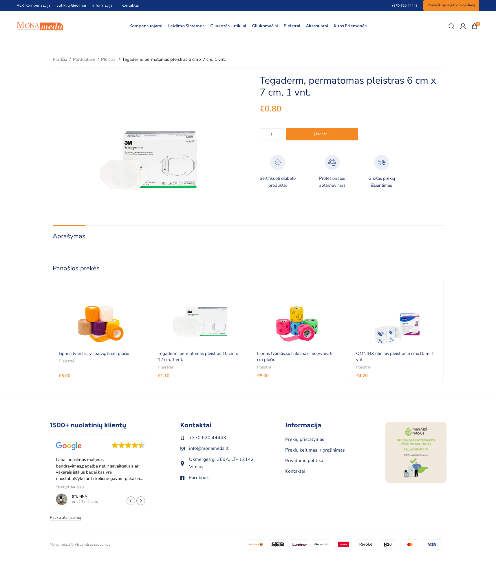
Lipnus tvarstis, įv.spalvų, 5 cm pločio (94, 353)
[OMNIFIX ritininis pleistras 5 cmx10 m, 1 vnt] (396, 315)
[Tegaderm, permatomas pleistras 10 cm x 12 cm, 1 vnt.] (198, 315)
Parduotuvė (84, 59)
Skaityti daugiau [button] (70, 487)
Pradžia (60, 59)
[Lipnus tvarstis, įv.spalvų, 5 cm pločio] (99, 315)
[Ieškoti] (451, 26)
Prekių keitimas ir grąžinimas (315, 450)
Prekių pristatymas (304, 439)
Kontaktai (195, 425)
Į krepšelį (322, 134)
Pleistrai (108, 59)
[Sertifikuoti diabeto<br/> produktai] (277, 162)
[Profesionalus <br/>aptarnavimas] (332, 162)
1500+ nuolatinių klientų (88, 425)
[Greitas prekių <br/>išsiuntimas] (381, 162)
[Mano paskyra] (463, 26)
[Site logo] (40, 26)
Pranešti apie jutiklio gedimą (451, 5)
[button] (140, 500)
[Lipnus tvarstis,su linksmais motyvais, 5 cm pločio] (297, 315)
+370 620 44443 (404, 5)
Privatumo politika (304, 460)
